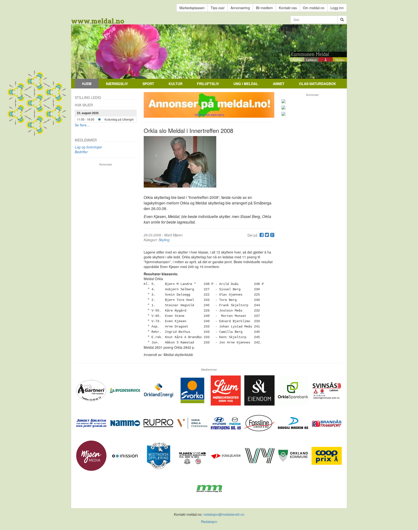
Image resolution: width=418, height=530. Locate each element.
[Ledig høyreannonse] (312, 101)
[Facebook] (261, 235)
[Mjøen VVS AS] (192, 455)
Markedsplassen (192, 7)
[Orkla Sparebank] (293, 389)
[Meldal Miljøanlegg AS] (209, 487)
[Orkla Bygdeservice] (125, 389)
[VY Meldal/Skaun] (260, 455)
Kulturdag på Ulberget (119, 119)
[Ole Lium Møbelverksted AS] (226, 389)
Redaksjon (209, 521)
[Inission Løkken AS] (125, 455)
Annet (278, 83)
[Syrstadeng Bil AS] (226, 422)
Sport (148, 83)
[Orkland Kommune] (293, 455)
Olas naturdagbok (317, 83)
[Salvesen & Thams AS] (260, 389)
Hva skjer (84, 104)
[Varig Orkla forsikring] (192, 422)
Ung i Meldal (245, 83)
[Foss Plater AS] (226, 455)
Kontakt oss (288, 7)
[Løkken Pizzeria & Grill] (312, 114)
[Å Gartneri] (92, 389)
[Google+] (271, 235)
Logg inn (337, 7)
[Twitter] (266, 235)
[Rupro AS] (159, 422)
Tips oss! (217, 7)
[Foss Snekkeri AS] (260, 422)
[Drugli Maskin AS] (293, 422)
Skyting (164, 239)
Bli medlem (264, 7)
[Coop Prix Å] (326, 455)
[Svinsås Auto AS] (326, 389)
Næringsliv (117, 83)
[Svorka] (192, 389)
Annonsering (240, 7)
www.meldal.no (97, 20)
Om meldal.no (313, 7)
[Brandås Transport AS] (326, 422)
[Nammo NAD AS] (125, 422)
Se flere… (82, 125)
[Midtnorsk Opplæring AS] (159, 455)
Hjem (86, 83)
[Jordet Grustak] (92, 422)
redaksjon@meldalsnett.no (223, 514)
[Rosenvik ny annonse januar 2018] (312, 107)
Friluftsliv (208, 83)
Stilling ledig (88, 97)
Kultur (175, 83)
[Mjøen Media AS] (92, 455)
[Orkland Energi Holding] (159, 389)
